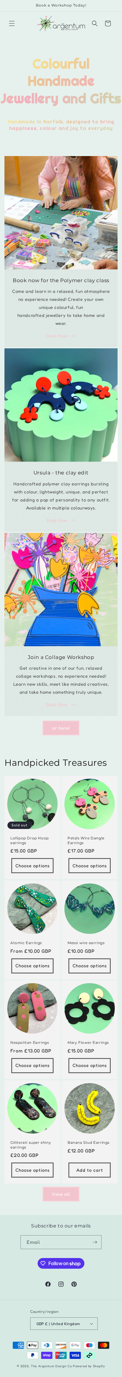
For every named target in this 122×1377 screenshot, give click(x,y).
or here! (61, 728)
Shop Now (57, 520)
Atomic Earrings (26, 943)
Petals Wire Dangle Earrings (86, 840)
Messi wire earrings (86, 943)
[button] (11, 23)
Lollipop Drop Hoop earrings (29, 840)
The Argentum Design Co (51, 1366)
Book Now (57, 336)
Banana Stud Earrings (89, 1142)
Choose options (32, 865)
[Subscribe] (94, 1242)
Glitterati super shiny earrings (30, 1144)
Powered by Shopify (89, 1366)
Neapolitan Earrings (29, 1042)
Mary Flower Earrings (88, 1042)
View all (61, 1194)
